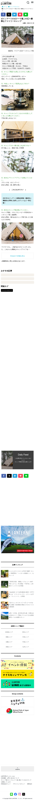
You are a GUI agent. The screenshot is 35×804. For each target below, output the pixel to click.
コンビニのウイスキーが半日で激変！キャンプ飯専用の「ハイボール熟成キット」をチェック (21, 573)
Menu (32, 1)
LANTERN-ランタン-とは (8, 776)
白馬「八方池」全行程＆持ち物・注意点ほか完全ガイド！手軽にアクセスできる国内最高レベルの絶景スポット (21, 615)
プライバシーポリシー (19, 784)
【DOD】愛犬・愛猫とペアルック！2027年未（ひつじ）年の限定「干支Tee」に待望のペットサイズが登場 (21, 584)
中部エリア (25, 637)
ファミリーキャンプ (7, 290)
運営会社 (29, 784)
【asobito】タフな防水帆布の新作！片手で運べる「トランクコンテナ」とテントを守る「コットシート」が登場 (21, 594)
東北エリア (25, 632)
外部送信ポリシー (6, 784)
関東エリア (9, 637)
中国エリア (25, 642)
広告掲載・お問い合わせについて (10, 778)
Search (28, 1)
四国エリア (9, 647)
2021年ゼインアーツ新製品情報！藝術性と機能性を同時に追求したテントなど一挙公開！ (17, 200)
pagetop (17, 769)
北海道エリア (9, 632)
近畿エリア (9, 642)
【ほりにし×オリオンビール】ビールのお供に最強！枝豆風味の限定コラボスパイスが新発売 (21, 605)
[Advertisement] (17, 372)
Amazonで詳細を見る (17, 256)
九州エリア (25, 647)
